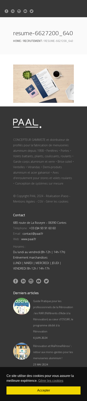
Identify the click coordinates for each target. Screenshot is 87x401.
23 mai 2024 (40, 364)
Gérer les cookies (57, 201)
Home (17, 41)
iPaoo (64, 196)
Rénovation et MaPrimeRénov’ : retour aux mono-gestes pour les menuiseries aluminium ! (53, 352)
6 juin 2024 (40, 337)
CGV (40, 201)
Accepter (43, 390)
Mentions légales (24, 201)
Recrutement (32, 41)
